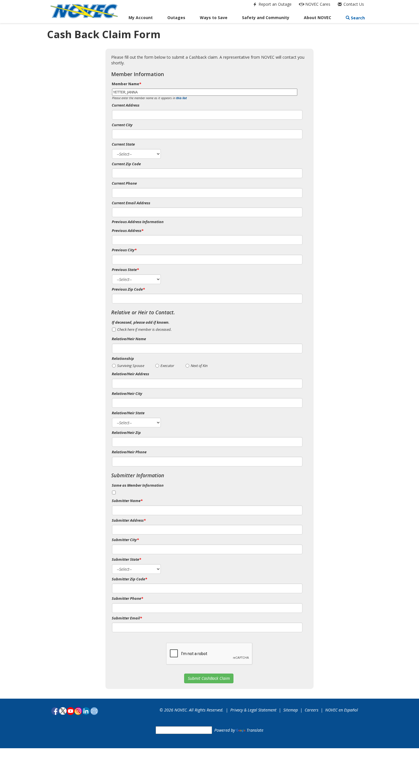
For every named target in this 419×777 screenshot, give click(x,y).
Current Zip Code (126, 163)
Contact (353, 4)
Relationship (123, 358)
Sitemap (290, 710)
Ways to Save (213, 17)
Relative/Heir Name (129, 338)
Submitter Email (127, 618)
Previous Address (127, 230)
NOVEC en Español (341, 710)
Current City (122, 124)
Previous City (124, 249)
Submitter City (125, 539)
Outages (176, 17)
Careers (311, 710)
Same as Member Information (138, 485)
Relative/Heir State (128, 412)
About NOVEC (317, 17)
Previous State (125, 269)
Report (274, 4)
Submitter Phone (127, 598)
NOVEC (317, 4)
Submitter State (126, 559)
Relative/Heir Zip (126, 432)
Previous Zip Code (128, 289)
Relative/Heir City (127, 393)
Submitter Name (127, 500)
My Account (141, 17)
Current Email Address (131, 202)
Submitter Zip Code (129, 579)
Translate (255, 730)
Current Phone (124, 183)
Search (357, 18)
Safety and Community (265, 17)
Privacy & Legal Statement (253, 710)
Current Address (125, 105)
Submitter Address (129, 520)
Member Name (126, 83)
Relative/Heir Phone (129, 451)
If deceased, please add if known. (141, 322)
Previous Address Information (138, 221)
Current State (123, 144)
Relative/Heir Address (130, 373)
